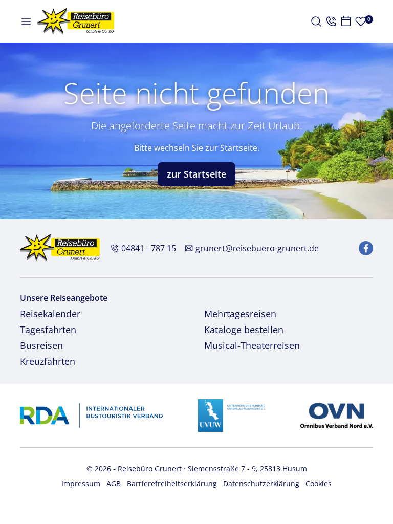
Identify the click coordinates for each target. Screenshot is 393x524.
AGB (113, 483)
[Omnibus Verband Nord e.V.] (336, 415)
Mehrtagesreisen (240, 314)
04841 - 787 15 (148, 248)
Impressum (80, 483)
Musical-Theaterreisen (252, 345)
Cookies (318, 483)
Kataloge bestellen (243, 329)
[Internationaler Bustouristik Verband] (91, 415)
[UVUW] (231, 415)
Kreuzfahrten (47, 361)
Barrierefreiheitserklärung (172, 483)
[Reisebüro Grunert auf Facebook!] (366, 248)
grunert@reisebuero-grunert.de (257, 248)
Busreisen (41, 345)
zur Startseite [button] (196, 174)
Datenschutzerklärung (261, 483)
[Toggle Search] (316, 21)
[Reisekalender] (346, 21)
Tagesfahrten (48, 329)
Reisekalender (50, 314)
